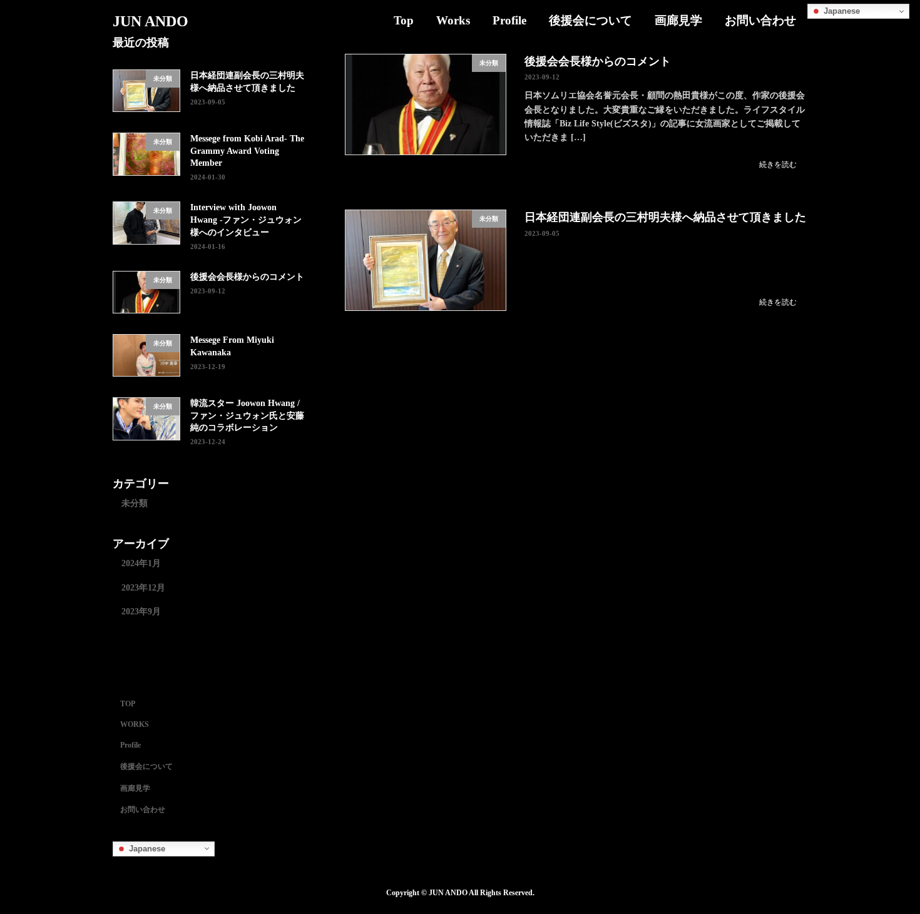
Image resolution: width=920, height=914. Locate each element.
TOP (127, 704)
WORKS (134, 724)
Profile (130, 745)
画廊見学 (135, 788)
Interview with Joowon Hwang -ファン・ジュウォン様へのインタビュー (246, 219)
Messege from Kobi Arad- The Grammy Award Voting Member (247, 151)
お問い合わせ (142, 809)
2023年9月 (141, 611)
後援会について (146, 766)
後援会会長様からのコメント (597, 61)
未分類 (134, 503)
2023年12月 (143, 587)
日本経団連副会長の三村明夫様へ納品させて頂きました (665, 217)
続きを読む (778, 164)
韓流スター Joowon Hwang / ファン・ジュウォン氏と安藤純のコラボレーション (247, 415)
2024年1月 (141, 563)
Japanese (840, 11)
